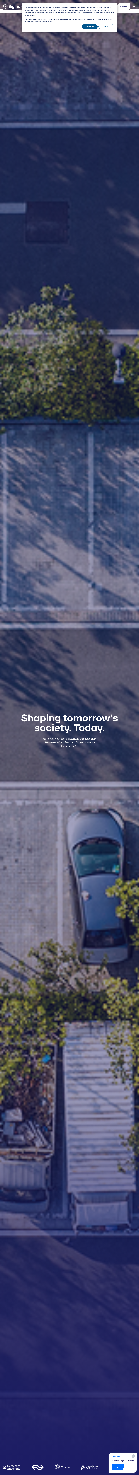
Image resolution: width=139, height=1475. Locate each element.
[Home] (12, 6)
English (117, 1467)
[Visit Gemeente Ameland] (85, 1467)
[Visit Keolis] (33, 1467)
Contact (123, 6)
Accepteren (90, 26)
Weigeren (106, 26)
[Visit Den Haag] (59, 1467)
